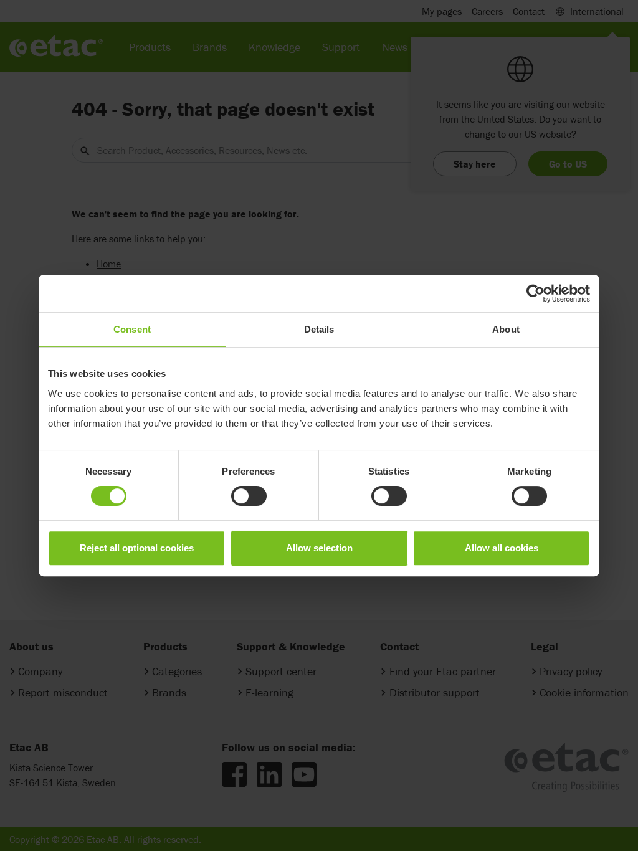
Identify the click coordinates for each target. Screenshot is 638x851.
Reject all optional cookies (137, 548)
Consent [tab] (132, 329)
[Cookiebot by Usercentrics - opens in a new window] (535, 293)
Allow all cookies (501, 548)
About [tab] (506, 329)
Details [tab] (319, 329)
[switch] (249, 496)
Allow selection (319, 548)
